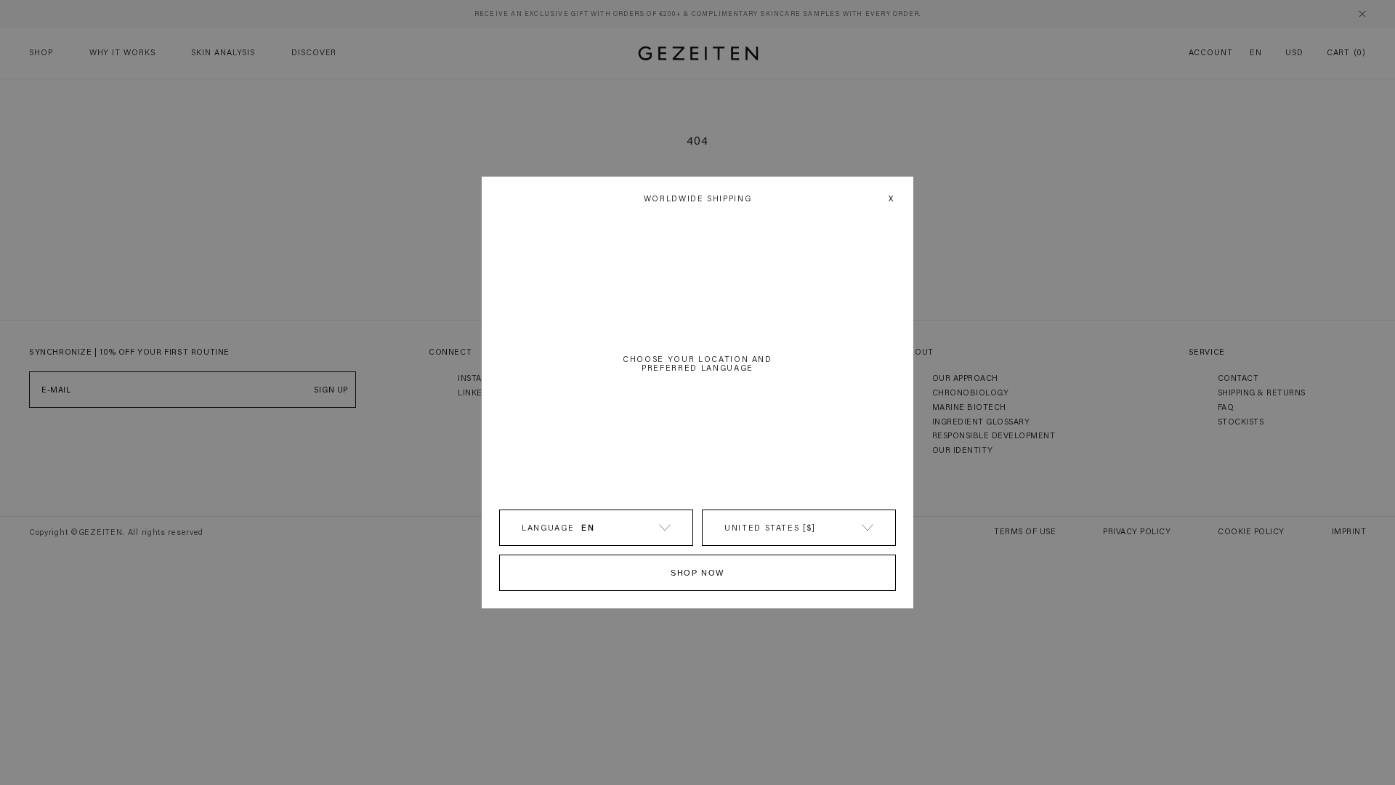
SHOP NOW (697, 572)
